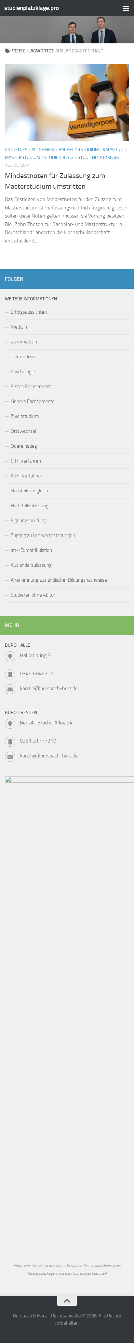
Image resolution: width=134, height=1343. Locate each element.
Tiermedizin (23, 357)
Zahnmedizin (24, 342)
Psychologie (23, 372)
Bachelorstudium (79, 149)
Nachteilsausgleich (29, 491)
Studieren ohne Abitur (33, 595)
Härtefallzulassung (29, 506)
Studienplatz (59, 157)
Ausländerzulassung (31, 565)
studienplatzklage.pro (31, 8)
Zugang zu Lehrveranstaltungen (43, 535)
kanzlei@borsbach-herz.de (49, 688)
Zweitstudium (25, 416)
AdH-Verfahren (26, 476)
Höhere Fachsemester (33, 401)
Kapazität (113, 149)
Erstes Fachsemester (32, 386)
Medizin (19, 327)
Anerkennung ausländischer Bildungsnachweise (59, 580)
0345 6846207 (36, 673)
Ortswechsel (23, 431)
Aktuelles (16, 149)
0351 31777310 (38, 741)
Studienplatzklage (99, 157)
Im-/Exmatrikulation (31, 550)
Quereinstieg (24, 446)
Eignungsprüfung (28, 520)
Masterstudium (22, 157)
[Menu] (126, 8)
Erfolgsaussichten (29, 312)
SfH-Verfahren (26, 461)
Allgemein (43, 149)
